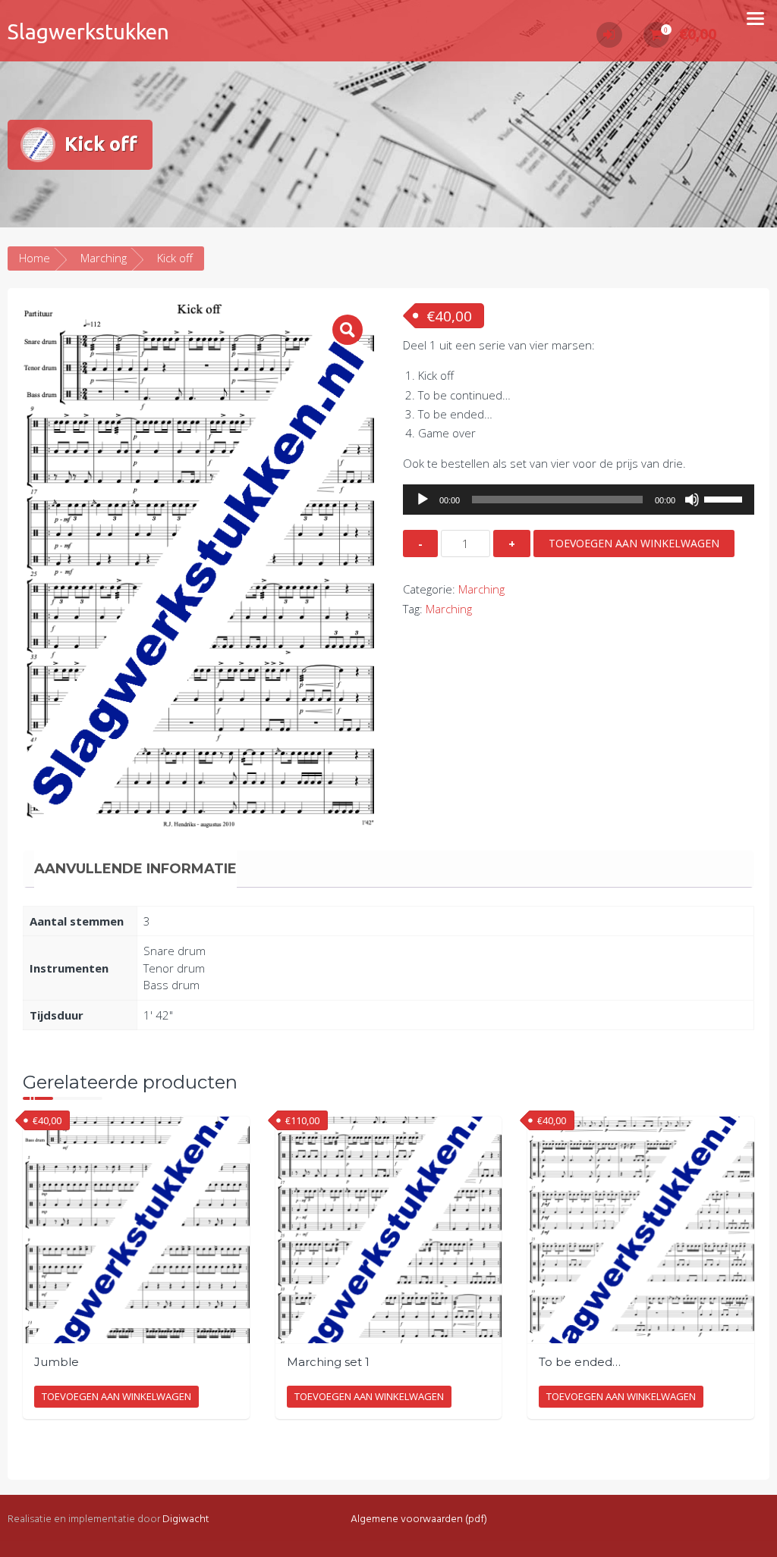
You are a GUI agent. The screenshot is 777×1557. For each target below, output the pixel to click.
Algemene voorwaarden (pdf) (419, 1519)
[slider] (725, 498)
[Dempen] (692, 499)
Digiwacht (185, 1519)
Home (34, 257)
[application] (578, 499)
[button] (347, 330)
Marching (103, 257)
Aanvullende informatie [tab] (135, 868)
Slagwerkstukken (88, 31)
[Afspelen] (422, 499)
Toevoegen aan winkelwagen (634, 543)
